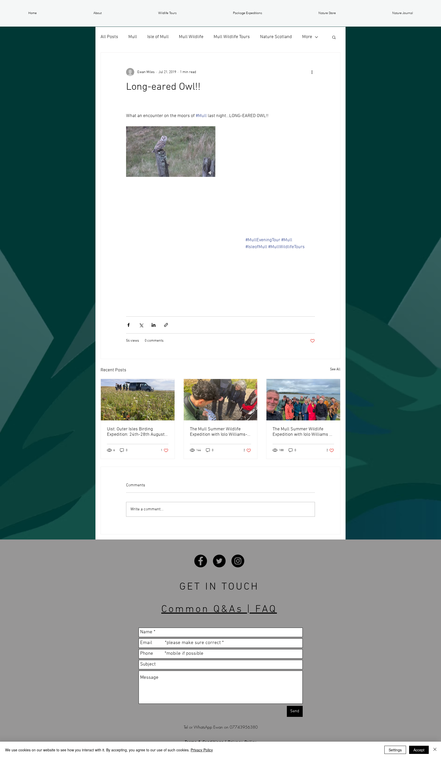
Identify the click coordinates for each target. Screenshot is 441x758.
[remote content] (180, 270)
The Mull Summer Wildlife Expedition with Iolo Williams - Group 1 (302, 432)
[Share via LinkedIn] (153, 325)
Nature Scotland (276, 37)
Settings (395, 749)
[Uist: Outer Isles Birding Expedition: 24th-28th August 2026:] (138, 399)
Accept (418, 749)
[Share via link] (166, 325)
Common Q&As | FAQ (219, 609)
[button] (97, 13)
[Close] (435, 750)
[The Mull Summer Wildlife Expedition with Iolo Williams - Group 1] (303, 399)
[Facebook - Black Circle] (200, 561)
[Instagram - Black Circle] (237, 561)
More (307, 37)
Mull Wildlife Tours (232, 37)
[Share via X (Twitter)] (141, 325)
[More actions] (312, 72)
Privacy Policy (202, 749)
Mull (132, 37)
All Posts (109, 37)
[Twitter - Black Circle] (219, 561)
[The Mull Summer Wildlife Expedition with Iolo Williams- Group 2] (221, 399)
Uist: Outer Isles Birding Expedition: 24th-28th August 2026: (136, 432)
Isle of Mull (158, 37)
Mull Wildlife (191, 37)
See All (335, 369)
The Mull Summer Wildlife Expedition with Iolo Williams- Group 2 (218, 432)
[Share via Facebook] (128, 325)
